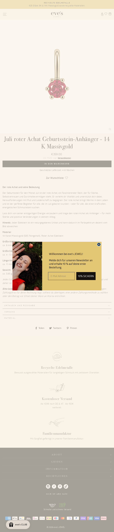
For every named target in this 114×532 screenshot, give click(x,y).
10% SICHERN (86, 276)
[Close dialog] (98, 244)
